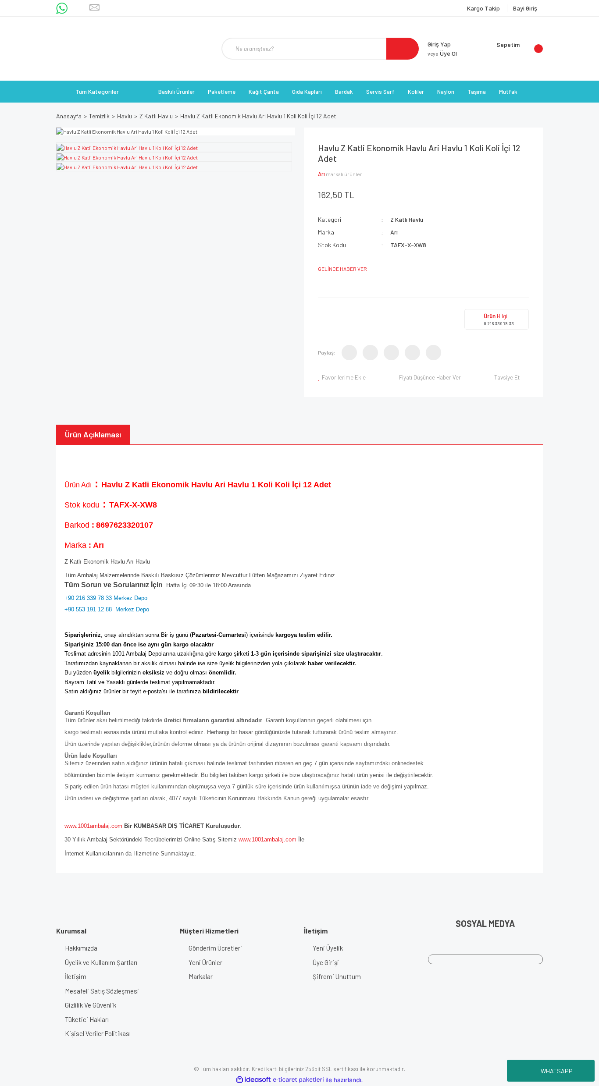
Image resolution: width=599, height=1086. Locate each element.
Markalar (201, 976)
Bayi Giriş (525, 8)
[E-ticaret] (298, 1080)
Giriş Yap (439, 44)
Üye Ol (442, 53)
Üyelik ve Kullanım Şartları (101, 962)
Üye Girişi (326, 962)
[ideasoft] (253, 1080)
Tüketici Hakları (87, 1019)
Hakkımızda (81, 948)
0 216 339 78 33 (499, 323)
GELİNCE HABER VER (342, 269)
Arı (321, 173)
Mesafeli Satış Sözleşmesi (102, 991)
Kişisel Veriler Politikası (98, 1033)
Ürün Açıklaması (93, 434)
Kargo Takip (484, 8)
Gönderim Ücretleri (215, 948)
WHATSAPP (557, 1071)
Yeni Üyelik (328, 948)
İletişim (75, 976)
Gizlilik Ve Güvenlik (90, 1005)
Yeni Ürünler (205, 962)
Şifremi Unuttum (337, 976)
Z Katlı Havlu (406, 219)
